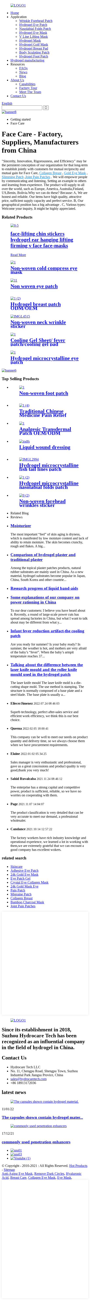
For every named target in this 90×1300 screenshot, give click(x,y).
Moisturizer (20, 525)
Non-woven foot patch (43, 393)
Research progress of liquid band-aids (44, 588)
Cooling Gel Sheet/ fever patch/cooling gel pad (37, 342)
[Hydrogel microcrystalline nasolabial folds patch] (24, 477)
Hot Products (78, 1166)
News (23, 72)
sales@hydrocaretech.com (28, 1079)
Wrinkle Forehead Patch (35, 21)
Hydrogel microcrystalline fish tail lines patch (49, 467)
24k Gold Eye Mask (24, 874)
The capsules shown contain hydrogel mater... (42, 1117)
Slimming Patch (13, 177)
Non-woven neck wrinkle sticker (38, 324)
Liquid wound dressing (44, 447)
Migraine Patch (20, 894)
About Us (17, 80)
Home (14, 13)
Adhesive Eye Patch (24, 870)
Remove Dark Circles (49, 1173)
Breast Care (18, 1177)
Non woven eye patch (34, 286)
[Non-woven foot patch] (21, 387)
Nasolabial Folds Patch (35, 29)
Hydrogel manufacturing (27, 60)
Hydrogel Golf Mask (33, 44)
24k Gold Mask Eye (24, 886)
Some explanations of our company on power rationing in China (45, 599)
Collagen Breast (50, 173)
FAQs (23, 68)
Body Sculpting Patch (34, 52)
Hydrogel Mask (30, 40)
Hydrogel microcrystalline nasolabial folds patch (49, 485)
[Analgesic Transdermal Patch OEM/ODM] (21, 423)
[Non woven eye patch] (13, 280)
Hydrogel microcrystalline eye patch (44, 360)
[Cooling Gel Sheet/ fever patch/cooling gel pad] (13, 334)
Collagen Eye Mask (41, 1177)
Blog (22, 76)
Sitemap (9, 1170)
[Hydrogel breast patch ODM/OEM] (15, 298)
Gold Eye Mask (75, 173)
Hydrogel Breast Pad (33, 48)
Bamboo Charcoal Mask (27, 902)
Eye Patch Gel (20, 878)
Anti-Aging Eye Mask (17, 1173)
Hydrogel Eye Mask (33, 32)
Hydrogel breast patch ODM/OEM (35, 306)
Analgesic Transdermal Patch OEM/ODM (45, 431)
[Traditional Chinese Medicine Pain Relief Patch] (24, 405)
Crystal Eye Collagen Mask (29, 882)
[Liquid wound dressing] (24, 441)
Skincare (16, 866)
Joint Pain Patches (37, 177)
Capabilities (27, 84)
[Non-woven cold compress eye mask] (13, 262)
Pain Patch (17, 890)
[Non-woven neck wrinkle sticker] (20, 316)
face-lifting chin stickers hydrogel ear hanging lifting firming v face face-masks (41, 239)
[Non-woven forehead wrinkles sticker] (24, 495)
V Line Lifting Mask (33, 36)
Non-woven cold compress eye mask (43, 270)
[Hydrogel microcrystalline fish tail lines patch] (29, 459)
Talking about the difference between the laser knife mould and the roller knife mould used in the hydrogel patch (46, 669)
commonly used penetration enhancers (36, 1142)
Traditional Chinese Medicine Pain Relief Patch (42, 415)
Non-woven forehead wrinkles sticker (42, 503)
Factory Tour (28, 88)
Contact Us (18, 96)
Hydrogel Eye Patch (33, 25)
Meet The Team (30, 92)
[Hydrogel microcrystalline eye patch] (13, 352)
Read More (18, 255)
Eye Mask (64, 1177)
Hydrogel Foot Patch (33, 56)
